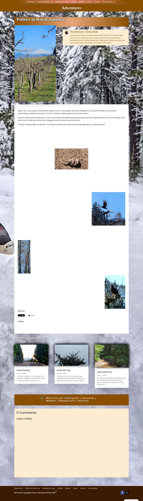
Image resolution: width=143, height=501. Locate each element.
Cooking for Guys (62, 2)
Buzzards (88, 397)
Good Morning (63, 370)
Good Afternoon (104, 372)
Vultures (83, 400)
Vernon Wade (92, 31)
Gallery (74, 2)
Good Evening (23, 370)
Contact (97, 2)
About (89, 2)
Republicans (67, 400)
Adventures (31, 2)
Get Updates (107, 2)
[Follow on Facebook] (122, 492)
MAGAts (51, 400)
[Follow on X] (127, 492)
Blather (82, 2)
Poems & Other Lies (45, 2)
